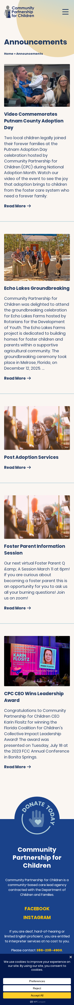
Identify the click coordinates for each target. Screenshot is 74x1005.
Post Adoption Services (31, 457)
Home (8, 54)
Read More (15, 206)
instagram (37, 917)
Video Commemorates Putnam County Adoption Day (34, 121)
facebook (37, 909)
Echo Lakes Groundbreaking (36, 288)
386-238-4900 (49, 950)
